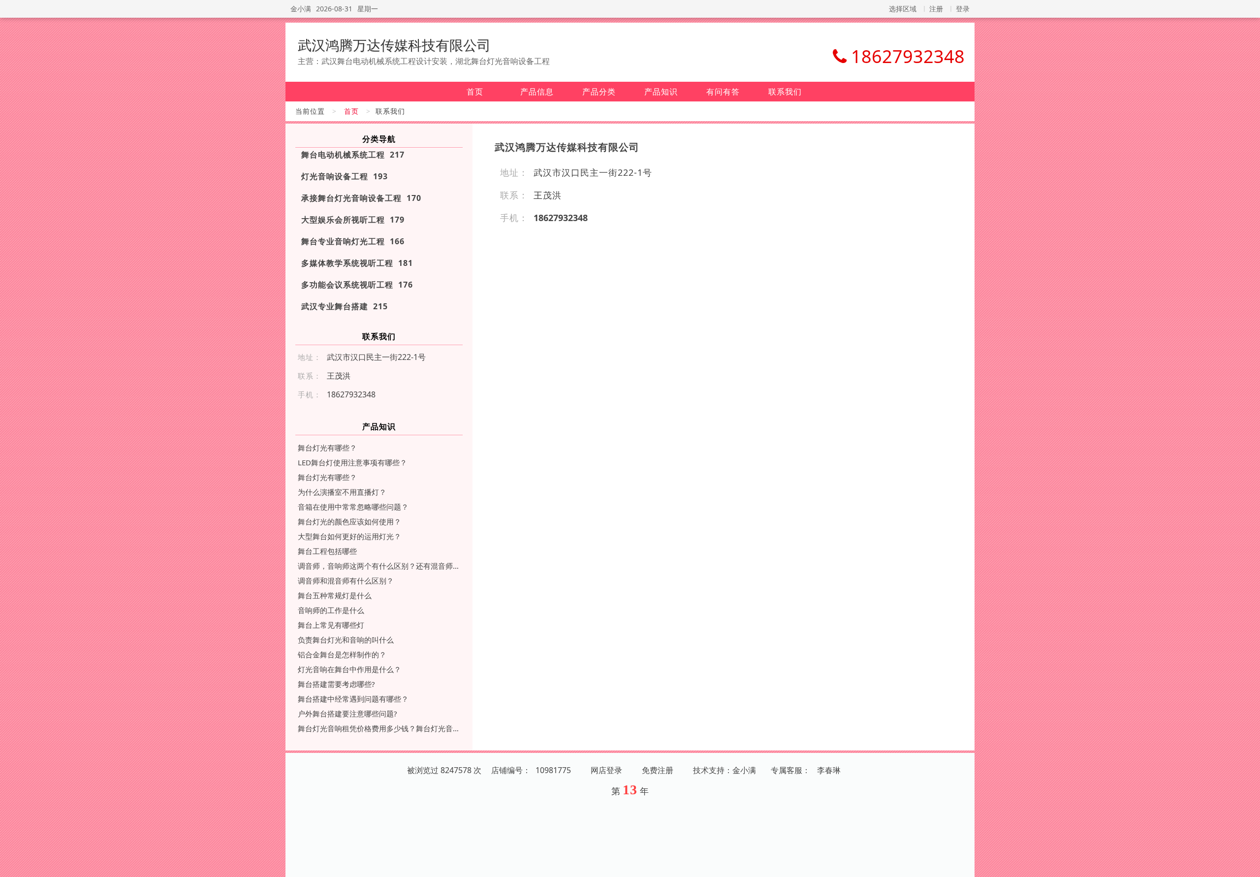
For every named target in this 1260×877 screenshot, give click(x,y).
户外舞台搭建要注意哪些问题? (347, 713)
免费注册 (657, 770)
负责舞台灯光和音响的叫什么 (346, 640)
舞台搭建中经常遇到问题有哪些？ (353, 699)
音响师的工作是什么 (331, 610)
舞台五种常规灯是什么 (335, 595)
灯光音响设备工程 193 (344, 176)
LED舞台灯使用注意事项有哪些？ (352, 462)
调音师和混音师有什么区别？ (346, 580)
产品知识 (661, 91)
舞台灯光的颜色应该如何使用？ (349, 521)
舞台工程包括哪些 (327, 551)
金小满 (300, 8)
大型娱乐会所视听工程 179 (353, 219)
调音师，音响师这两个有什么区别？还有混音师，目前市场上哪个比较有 (379, 566)
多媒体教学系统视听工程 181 (357, 263)
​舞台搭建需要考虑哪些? (336, 684)
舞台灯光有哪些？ (327, 448)
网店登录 (606, 770)
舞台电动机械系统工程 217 (353, 154)
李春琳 (829, 770)
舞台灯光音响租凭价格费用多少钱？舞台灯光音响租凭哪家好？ (379, 728)
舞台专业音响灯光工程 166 (353, 241)
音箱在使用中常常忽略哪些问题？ (353, 507)
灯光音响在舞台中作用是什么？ (349, 669)
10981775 (553, 770)
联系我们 (785, 91)
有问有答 (723, 91)
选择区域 (902, 8)
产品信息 (537, 91)
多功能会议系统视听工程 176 (357, 284)
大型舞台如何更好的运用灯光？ (349, 536)
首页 (475, 91)
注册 (936, 8)
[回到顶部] (1247, 863)
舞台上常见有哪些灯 (331, 625)
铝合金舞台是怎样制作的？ (342, 654)
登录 (963, 8)
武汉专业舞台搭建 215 (344, 306)
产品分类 (599, 91)
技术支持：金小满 (724, 770)
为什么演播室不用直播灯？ (342, 492)
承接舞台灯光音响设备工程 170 (361, 198)
